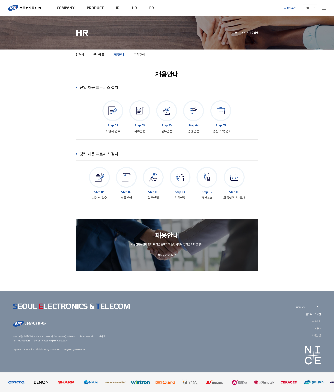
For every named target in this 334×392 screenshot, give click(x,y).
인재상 (80, 54)
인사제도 (98, 54)
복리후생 (139, 54)
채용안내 (118, 54)
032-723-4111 (24, 340)
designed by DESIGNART (74, 349)
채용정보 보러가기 (167, 255)
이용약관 (316, 321)
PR (151, 8)
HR (134, 8)
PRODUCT (95, 8)
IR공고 (318, 328)
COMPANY (65, 8)
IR (118, 8)
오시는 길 (316, 335)
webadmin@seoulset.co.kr (54, 340)
